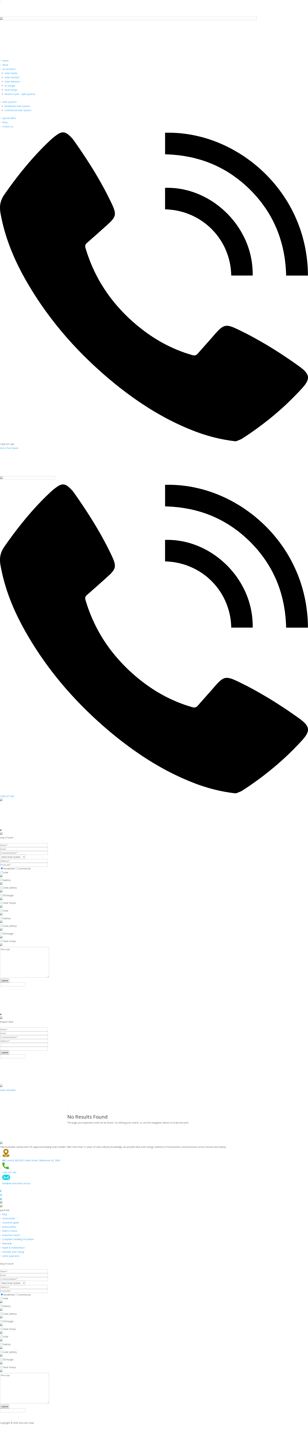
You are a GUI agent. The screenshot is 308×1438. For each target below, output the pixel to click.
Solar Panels (10, 73)
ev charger (9, 85)
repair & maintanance (13, 1247)
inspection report (11, 1235)
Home (5, 60)
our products (9, 69)
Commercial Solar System (17, 110)
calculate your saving (13, 1251)
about (5, 64)
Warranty (7, 1243)
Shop (5, 122)
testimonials (8, 1218)
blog (4, 1214)
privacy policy (9, 1226)
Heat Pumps (10, 89)
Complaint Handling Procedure (18, 1239)
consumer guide (10, 1222)
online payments (10, 1255)
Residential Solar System (17, 106)
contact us (7, 126)
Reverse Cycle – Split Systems (19, 94)
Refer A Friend (9, 1230)
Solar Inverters (12, 77)
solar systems (9, 101)
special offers (9, 118)
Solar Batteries (12, 81)
